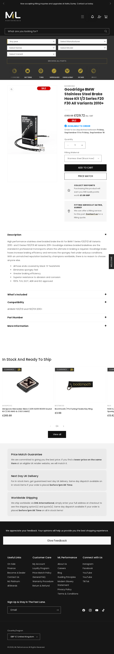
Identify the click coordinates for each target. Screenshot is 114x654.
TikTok (86, 581)
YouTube (87, 572)
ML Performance (21, 647)
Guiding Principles (67, 577)
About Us (62, 563)
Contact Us (13, 577)
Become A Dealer (16, 572)
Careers (62, 568)
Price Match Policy (42, 572)
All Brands (12, 585)
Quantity (68, 139)
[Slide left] (50, 426)
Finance (11, 568)
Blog (60, 572)
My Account (39, 563)
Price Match (85, 176)
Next (102, 72)
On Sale (11, 563)
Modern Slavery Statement (65, 583)
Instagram (88, 563)
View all (57, 434)
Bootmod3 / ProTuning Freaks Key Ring (73, 409)
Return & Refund (41, 585)
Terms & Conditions (68, 593)
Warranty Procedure (43, 581)
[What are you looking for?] (106, 31)
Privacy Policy (65, 589)
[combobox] (57, 31)
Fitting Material (71, 152)
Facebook (88, 568)
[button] (82, 16)
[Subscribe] (57, 610)
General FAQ (39, 577)
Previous (6, 72)
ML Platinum (13, 581)
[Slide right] (63, 426)
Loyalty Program (41, 568)
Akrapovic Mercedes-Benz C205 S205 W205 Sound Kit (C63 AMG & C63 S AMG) (27, 410)
